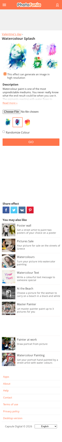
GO (31, 142)
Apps (6, 376)
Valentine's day (12, 34)
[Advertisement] (31, 19)
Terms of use (10, 404)
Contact (7, 397)
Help (6, 390)
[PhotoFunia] (30, 4)
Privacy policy (11, 411)
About (6, 383)
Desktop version (12, 418)
